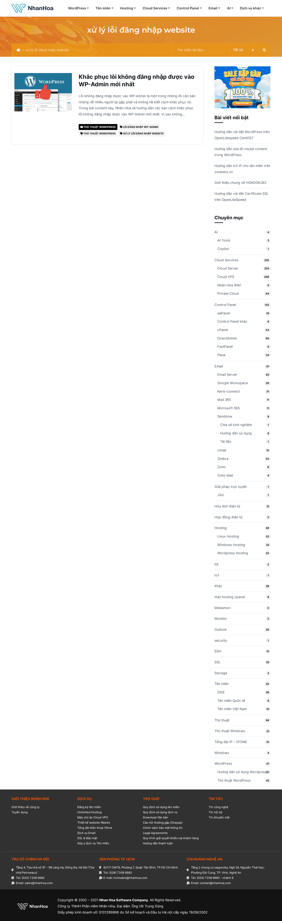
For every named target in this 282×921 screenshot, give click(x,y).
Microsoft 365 (228, 408)
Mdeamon (222, 608)
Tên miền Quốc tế (231, 701)
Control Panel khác (232, 321)
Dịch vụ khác (250, 8)
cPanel (222, 330)
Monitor (220, 619)
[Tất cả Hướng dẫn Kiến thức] (221, 50)
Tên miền (103, 8)
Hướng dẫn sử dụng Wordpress (242, 772)
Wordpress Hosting (232, 553)
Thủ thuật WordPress (234, 780)
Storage (220, 673)
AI (229, 8)
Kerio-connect (228, 391)
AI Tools (223, 240)
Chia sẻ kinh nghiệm (236, 425)
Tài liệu (225, 441)
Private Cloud (228, 293)
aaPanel (223, 313)
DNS (220, 692)
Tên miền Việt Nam (232, 709)
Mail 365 (224, 400)
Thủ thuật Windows (229, 731)
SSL (217, 662)
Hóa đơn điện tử (227, 506)
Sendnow (224, 416)
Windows (221, 753)
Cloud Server (227, 268)
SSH (217, 651)
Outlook (220, 629)
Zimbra (222, 459)
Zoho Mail (225, 475)
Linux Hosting (228, 536)
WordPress (77, 8)
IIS (216, 564)
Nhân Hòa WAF (229, 285)
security (220, 640)
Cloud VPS (225, 277)
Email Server (227, 375)
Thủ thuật (221, 720)
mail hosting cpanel (229, 597)
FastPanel (225, 347)
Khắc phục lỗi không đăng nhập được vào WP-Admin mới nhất (136, 80)
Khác (218, 586)
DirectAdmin (227, 338)
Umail (221, 450)
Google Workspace (232, 383)
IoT (216, 575)
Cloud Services (155, 8)
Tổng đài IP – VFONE (230, 742)
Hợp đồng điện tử (228, 517)
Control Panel (188, 8)
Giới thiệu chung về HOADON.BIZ (240, 183)
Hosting (126, 8)
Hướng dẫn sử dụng (236, 433)
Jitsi (220, 495)
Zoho (221, 467)
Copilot (223, 249)
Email (213, 8)
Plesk (221, 355)
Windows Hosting (231, 545)
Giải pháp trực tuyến (230, 487)
